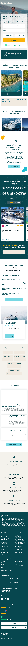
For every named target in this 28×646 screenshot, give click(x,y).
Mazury (9, 99)
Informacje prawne (5, 632)
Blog (2, 554)
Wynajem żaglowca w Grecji (14, 370)
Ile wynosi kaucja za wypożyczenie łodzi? (12, 288)
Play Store (15, 582)
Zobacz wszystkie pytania (14, 300)
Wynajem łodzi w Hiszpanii (8, 359)
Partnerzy (17, 633)
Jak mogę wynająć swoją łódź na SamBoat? (11, 293)
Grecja (19, 101)
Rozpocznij (9, 336)
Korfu (10, 101)
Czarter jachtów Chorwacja (19, 352)
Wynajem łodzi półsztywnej (18, 537)
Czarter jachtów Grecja (7, 356)
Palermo (19, 99)
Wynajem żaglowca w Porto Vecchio (14, 366)
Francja (24, 99)
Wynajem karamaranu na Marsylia (14, 363)
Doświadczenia (4, 552)
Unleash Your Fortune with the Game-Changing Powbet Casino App (17, 416)
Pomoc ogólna (18, 561)
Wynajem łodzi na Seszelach (20, 359)
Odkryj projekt (14, 166)
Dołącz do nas (4, 536)
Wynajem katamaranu (20, 542)
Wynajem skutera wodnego (19, 544)
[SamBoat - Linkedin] (8, 599)
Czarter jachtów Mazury (8, 352)
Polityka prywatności (19, 632)
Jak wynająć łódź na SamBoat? (11, 275)
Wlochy (3, 99)
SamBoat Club (4, 546)
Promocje (17, 550)
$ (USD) (13, 627)
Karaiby (2, 568)
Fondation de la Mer (6, 551)
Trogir (13, 99)
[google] (4, 611)
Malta (15, 101)
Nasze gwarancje (5, 538)
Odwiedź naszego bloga (14, 444)
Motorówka (9, 35)
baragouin (21, 409)
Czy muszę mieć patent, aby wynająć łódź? (13, 283)
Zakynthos (5, 101)
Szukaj (15, 40)
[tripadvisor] (5, 617)
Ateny (24, 101)
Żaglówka (21, 35)
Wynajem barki (18, 546)
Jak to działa (18, 562)
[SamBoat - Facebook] (2, 599)
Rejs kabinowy (18, 549)
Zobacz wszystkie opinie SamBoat (14, 252)
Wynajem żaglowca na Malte (19, 356)
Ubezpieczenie (4, 539)
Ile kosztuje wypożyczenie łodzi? (11, 279)
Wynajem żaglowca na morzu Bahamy (14, 373)
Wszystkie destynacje (6, 570)
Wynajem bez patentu (20, 547)
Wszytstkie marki (19, 552)
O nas (2, 535)
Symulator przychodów (6, 541)
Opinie (2, 548)
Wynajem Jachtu (19, 539)
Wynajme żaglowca (19, 540)
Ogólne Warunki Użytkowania (4, 634)
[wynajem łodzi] (6, 3)
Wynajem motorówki (20, 535)
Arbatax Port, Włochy (6, 239)
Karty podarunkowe (6, 545)
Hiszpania (3, 564)
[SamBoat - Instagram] (5, 599)
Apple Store (15, 578)
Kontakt (17, 564)
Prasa (2, 549)
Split (14, 104)
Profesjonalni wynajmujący (4, 543)
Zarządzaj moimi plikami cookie (20, 566)
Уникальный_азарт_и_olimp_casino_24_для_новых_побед (13, 405)
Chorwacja (3, 561)
